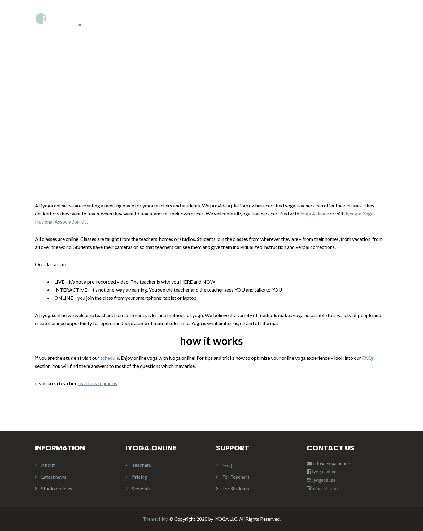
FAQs (368, 358)
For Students (235, 488)
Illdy (163, 519)
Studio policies (56, 488)
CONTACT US (372, 31)
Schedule (141, 488)
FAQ (227, 465)
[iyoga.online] (58, 30)
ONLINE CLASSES (275, 31)
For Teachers (236, 477)
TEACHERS (325, 31)
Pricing (139, 477)
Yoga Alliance (314, 213)
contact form (325, 488)
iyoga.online (324, 471)
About (48, 465)
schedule (109, 358)
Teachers (141, 465)
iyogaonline (323, 480)
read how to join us (97, 383)
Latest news (53, 477)
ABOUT (229, 31)
